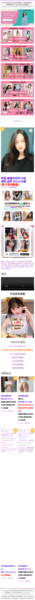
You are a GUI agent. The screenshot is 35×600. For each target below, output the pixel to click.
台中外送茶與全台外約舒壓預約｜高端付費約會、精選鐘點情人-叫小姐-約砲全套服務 (17, 3)
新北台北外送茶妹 (28, 596)
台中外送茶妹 (15, 598)
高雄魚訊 (9, 269)
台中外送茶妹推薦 (17, 361)
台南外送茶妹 (22, 598)
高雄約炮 (15, 267)
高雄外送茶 (25, 265)
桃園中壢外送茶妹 (6, 598)
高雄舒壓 (21, 267)
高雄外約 (18, 265)
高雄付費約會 (19, 263)
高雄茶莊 (28, 267)
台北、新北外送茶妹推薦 (17, 354)
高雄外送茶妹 (30, 598)
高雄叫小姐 (11, 265)
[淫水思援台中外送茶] (17, 191)
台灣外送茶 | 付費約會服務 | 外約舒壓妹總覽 (12, 596)
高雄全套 (27, 263)
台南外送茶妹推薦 (17, 364)
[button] (30, 130)
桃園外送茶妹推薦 (17, 357)
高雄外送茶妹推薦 (17, 368)
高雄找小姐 (8, 267)
